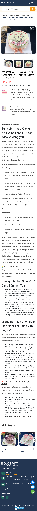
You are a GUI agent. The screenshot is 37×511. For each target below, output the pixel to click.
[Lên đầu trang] (33, 507)
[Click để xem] (18, 40)
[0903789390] (32, 491)
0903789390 (11, 474)
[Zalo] (33, 487)
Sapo (33, 505)
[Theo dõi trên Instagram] (3, 497)
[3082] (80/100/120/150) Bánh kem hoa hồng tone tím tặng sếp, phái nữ (9, 449)
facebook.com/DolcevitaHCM (22, 416)
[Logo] (7, 2)
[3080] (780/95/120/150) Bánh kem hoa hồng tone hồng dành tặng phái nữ (27, 449)
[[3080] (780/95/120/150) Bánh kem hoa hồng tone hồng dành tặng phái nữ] (27, 439)
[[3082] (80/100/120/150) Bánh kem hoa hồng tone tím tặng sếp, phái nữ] (9, 439)
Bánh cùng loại (8, 425)
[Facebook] (33, 482)
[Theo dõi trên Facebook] (7, 497)
